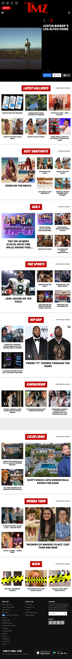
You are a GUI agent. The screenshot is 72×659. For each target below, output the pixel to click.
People (4, 636)
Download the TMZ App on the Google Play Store (60, 652)
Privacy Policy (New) (8, 607)
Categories (5, 628)
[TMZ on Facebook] (3, 3)
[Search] (69, 12)
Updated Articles (7, 623)
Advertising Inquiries (31, 612)
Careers (27, 610)
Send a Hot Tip (29, 607)
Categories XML (7, 631)
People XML (5, 639)
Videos (4, 644)
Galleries (4, 633)
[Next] (51, 20)
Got (6, 8)
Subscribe (65, 613)
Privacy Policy (53, 609)
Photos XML (5, 641)
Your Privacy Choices (12, 615)
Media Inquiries (29, 615)
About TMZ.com (7, 604)
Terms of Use (6, 610)
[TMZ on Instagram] (16, 3)
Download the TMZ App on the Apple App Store (43, 652)
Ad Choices (5, 612)
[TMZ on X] (7, 3)
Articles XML (6, 620)
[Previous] (44, 20)
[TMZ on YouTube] (58, 622)
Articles (4, 617)
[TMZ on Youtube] (12, 3)
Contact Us (28, 604)
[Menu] (2, 12)
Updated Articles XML (8, 625)
